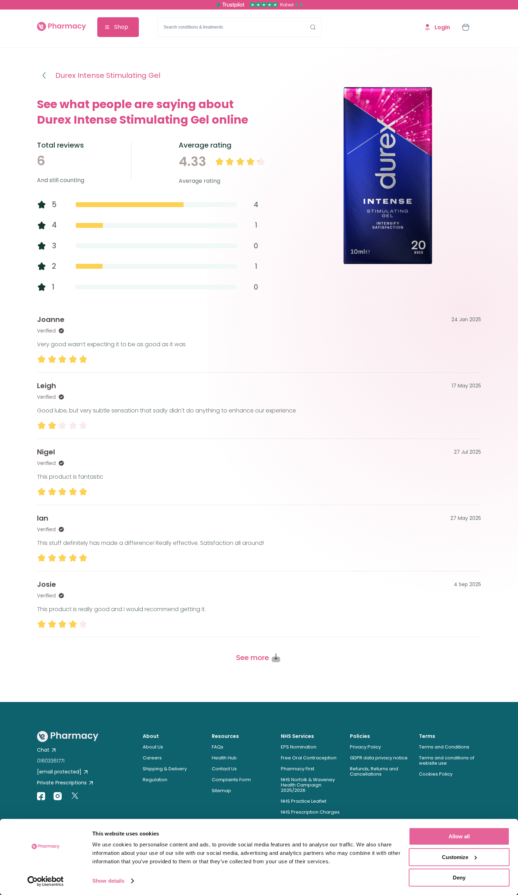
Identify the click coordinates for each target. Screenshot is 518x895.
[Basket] (465, 27)
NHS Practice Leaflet (303, 801)
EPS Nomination (298, 747)
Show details (108, 881)
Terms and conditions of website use (446, 760)
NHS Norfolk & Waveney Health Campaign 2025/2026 (308, 785)
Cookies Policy (435, 774)
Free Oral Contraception (309, 757)
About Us (153, 747)
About (151, 736)
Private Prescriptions (62, 782)
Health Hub (224, 757)
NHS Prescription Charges (310, 812)
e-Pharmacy (61, 27)
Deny (459, 878)
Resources (225, 736)
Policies (360, 736)
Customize (455, 857)
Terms (427, 736)
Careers (152, 757)
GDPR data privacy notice (379, 757)
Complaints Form (231, 779)
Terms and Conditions (444, 747)
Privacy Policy (365, 747)
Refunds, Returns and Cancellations (374, 771)
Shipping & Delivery (165, 768)
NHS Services (297, 736)
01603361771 (50, 760)
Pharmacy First (297, 768)
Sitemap (221, 790)
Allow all (459, 836)
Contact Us (224, 768)
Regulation (155, 779)
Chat (43, 749)
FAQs (217, 747)
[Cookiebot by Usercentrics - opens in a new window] (45, 881)
